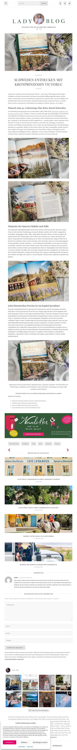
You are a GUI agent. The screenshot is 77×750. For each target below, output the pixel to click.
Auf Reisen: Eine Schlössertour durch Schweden (24, 403)
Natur (33, 443)
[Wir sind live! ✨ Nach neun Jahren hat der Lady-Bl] (30, 683)
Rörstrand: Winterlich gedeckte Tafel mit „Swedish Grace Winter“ (29, 400)
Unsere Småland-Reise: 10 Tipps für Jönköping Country (26, 407)
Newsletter (53, 737)
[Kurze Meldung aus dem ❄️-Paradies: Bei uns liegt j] (63, 699)
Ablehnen (24, 742)
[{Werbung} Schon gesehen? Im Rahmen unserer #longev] (30, 699)
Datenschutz (21, 746)
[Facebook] (60, 3)
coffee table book (13, 443)
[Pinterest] (69, 3)
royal (40, 443)
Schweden (38, 75)
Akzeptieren (10, 742)
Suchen (43, 3)
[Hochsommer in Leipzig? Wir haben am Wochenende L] (13, 683)
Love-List (54, 735)
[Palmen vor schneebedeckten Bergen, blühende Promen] (63, 683)
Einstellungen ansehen (40, 742)
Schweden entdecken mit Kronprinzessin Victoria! (38, 81)
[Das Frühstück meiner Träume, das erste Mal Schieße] (47, 699)
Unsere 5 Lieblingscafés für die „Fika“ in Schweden (25, 405)
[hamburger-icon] (6, 3)
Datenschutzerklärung (11, 659)
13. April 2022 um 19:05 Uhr (25, 577)
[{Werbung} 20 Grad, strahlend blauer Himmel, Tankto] (13, 699)
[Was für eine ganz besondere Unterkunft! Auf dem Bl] (47, 683)
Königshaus (25, 443)
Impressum (30, 746)
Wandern (57, 443)
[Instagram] (65, 3)
